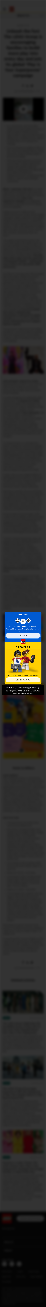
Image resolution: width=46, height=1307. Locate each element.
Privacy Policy (29, 693)
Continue (23, 636)
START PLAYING (23, 680)
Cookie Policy (16, 693)
